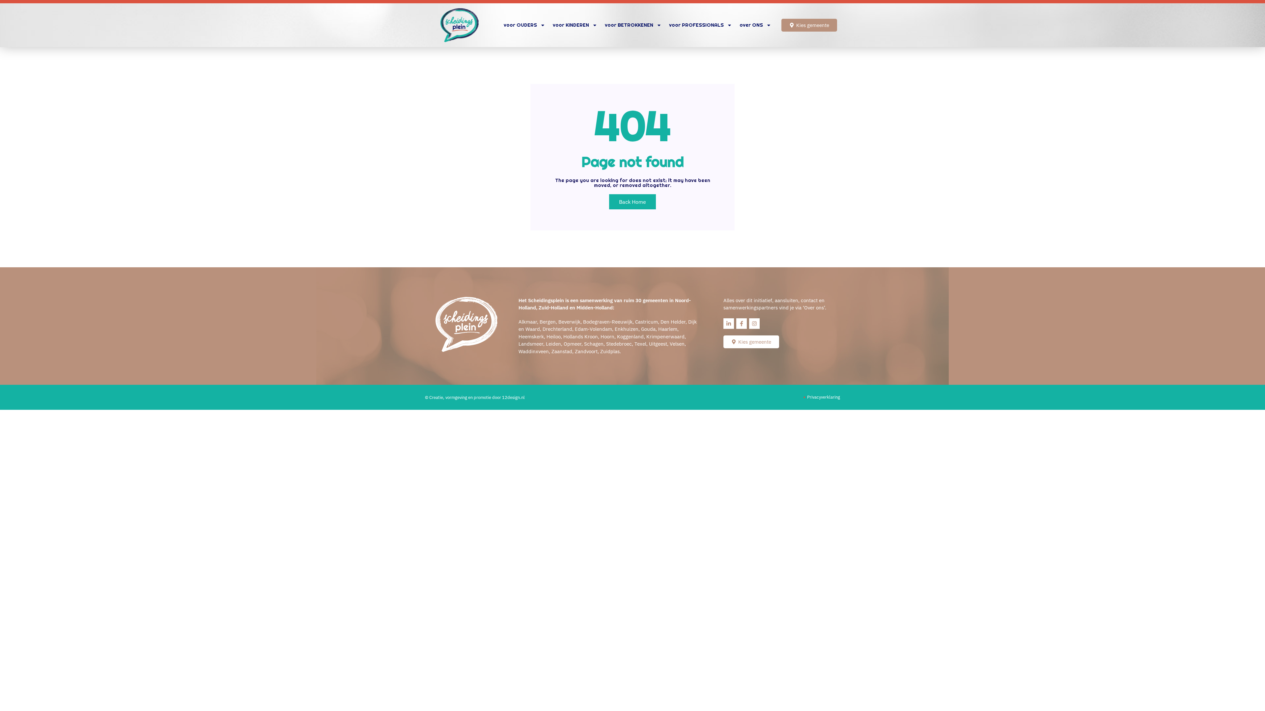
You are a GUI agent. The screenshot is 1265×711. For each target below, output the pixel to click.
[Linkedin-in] (728, 323)
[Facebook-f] (741, 323)
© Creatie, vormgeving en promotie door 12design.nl (475, 397)
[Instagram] (754, 323)
